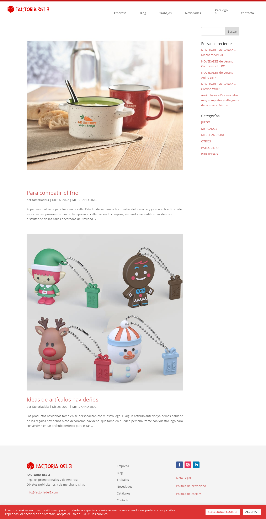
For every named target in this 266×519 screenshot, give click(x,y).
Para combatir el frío (53, 192)
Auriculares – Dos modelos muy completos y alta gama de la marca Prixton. (220, 100)
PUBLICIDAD (209, 154)
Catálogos (221, 12)
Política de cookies (189, 494)
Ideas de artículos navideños (62, 399)
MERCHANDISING (84, 200)
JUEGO (205, 122)
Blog (143, 13)
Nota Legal (183, 478)
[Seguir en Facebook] (179, 464)
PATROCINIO (210, 148)
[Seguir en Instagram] (188, 464)
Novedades (193, 13)
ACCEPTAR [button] (251, 512)
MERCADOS (209, 129)
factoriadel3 (40, 200)
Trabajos (165, 13)
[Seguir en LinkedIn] (196, 464)
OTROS (206, 141)
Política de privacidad (191, 486)
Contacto (247, 13)
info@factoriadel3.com (42, 492)
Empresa (120, 13)
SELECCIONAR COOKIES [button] (222, 512)
